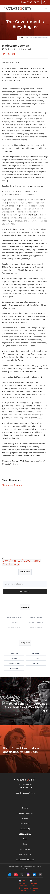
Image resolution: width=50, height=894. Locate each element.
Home (21, 37)
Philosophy (36, 653)
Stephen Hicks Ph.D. (35, 628)
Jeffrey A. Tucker (36, 617)
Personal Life (14, 668)
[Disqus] (25, 522)
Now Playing (25, 823)
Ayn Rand (36, 663)
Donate (25, 808)
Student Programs (25, 813)
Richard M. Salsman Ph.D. (14, 617)
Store (25, 844)
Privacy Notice (25, 854)
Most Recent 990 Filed (25, 859)
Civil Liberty (11, 564)
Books (25, 839)
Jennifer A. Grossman (36, 623)
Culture (36, 658)
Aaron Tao (14, 623)
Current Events (14, 663)
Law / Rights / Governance (21, 560)
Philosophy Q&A (25, 834)
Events (25, 818)
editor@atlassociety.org (25, 793)
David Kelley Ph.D (14, 628)
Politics (14, 658)
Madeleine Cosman (12, 485)
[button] (46, 8)
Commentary (14, 653)
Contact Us (25, 849)
